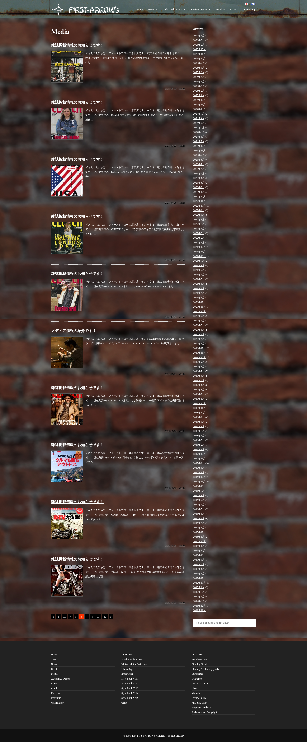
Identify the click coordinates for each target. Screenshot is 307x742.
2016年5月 (198, 509)
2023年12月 (199, 145)
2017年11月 (199, 458)
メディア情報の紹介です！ (73, 330)
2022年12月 (199, 196)
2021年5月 (198, 279)
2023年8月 (198, 159)
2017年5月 (198, 467)
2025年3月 (198, 86)
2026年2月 (198, 44)
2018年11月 (199, 407)
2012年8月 (198, 591)
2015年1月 (198, 536)
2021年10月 (199, 256)
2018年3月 (198, 440)
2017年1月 (198, 472)
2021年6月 (198, 274)
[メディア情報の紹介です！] (67, 367)
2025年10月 (199, 58)
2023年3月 (198, 182)
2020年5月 (198, 325)
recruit (54, 688)
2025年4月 (198, 81)
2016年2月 (198, 522)
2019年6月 (198, 375)
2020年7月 (198, 315)
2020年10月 (199, 311)
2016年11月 (199, 481)
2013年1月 (198, 573)
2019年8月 (198, 366)
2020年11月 (199, 306)
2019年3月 (198, 389)
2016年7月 (198, 499)
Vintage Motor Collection (134, 664)
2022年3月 (198, 233)
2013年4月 (198, 568)
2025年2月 (198, 90)
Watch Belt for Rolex (131, 659)
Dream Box (127, 654)
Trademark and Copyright (204, 712)
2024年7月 (198, 122)
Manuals (196, 693)
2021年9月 (198, 260)
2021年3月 (198, 288)
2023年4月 (198, 178)
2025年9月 (198, 63)
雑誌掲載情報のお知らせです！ (77, 45)
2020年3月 (198, 334)
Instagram (56, 697)
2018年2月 (198, 444)
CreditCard (197, 654)
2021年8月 (198, 265)
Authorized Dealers (173, 9)
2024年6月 (198, 127)
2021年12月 (199, 247)
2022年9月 (198, 210)
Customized (197, 673)
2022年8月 (198, 214)
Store (53, 659)
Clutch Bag (126, 669)
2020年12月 (199, 302)
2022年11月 (199, 201)
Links (194, 688)
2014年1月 (198, 545)
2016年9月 (198, 490)
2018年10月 (199, 412)
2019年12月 (199, 348)
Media (182, 88)
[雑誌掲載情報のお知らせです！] (67, 81)
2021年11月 (199, 251)
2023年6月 (198, 168)
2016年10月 (199, 486)
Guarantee (197, 678)
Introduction (127, 673)
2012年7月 (198, 596)
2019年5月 (198, 380)
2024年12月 (199, 99)
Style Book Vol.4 (129, 693)
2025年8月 (198, 67)
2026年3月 (198, 40)
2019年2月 (198, 394)
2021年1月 (198, 297)
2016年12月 (199, 476)
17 (105, 616)
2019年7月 (198, 371)
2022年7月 (198, 219)
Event (54, 669)
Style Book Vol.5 (129, 697)
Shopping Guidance (201, 707)
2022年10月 (199, 205)
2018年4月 (198, 435)
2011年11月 (199, 610)
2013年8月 (198, 559)
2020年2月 (198, 338)
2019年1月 (198, 398)
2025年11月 (199, 53)
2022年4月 (198, 228)
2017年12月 (199, 453)
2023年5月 (198, 173)
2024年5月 (198, 132)
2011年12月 (199, 605)
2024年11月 (199, 104)
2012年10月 (199, 582)
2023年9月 (198, 155)
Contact (234, 9)
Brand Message (199, 659)
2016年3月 (198, 518)
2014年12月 (199, 541)
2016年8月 (198, 495)
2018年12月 (199, 403)
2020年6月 (198, 320)
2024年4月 (198, 136)
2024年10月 (199, 109)
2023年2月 (198, 187)
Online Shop (249, 9)
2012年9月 (198, 587)
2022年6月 (198, 224)
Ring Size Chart (199, 702)
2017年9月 (198, 463)
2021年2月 (198, 293)
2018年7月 (198, 426)
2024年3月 (198, 141)
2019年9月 (198, 361)
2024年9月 (198, 113)
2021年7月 (198, 270)
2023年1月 (198, 191)
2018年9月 (198, 417)
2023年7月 (198, 164)
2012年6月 (198, 601)
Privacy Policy (199, 697)
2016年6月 (198, 504)
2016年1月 (198, 527)
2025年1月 (198, 95)
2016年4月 (198, 513)
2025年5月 (198, 76)
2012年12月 (199, 578)
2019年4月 (198, 384)
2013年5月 (198, 564)
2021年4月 (198, 283)
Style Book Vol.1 (129, 678)
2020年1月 (198, 343)
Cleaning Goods (200, 664)
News (151, 9)
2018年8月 (198, 421)
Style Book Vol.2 (129, 683)
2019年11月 (199, 352)
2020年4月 (198, 329)
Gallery (125, 702)
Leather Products (200, 683)
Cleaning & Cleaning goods (205, 669)
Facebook (56, 693)
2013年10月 (199, 555)
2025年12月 (199, 49)
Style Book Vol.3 (129, 688)
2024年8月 (198, 118)
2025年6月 (198, 72)
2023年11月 (199, 150)
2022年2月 (198, 237)
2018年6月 (198, 430)
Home (140, 9)
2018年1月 (198, 449)
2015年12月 (199, 532)
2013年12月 (199, 550)
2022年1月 (198, 242)
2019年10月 (199, 357)
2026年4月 (198, 35)
